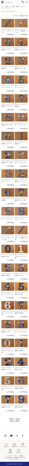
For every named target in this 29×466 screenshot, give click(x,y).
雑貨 (6, 6)
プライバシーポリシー (14, 459)
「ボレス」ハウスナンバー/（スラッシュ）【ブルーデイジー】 (7, 30)
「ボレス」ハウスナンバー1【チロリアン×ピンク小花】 (21, 256)
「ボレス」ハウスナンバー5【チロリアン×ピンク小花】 (7, 388)
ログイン (16, 456)
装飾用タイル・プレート (21, 6)
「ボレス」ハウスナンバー (6, 8)
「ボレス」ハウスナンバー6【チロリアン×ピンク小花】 (7, 312)
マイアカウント (9, 456)
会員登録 (21, 456)
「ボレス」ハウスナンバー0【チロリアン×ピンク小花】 (7, 350)
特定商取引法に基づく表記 (19, 457)
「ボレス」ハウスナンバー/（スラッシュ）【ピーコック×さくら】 (7, 237)
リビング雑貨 (12, 6)
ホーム (2, 6)
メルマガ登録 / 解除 (8, 457)
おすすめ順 (16, 15)
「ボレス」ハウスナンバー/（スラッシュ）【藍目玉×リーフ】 (21, 30)
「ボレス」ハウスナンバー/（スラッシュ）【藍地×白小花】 (21, 237)
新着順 (26, 15)
